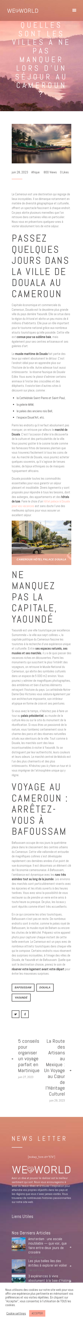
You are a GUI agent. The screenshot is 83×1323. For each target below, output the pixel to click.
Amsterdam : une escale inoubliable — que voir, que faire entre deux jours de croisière (47, 1245)
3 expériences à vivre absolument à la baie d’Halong (49, 1278)
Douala (44, 987)
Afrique (35, 172)
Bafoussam (23, 987)
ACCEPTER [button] (37, 1313)
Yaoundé (21, 997)
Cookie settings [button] (16, 1313)
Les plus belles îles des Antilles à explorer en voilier (47, 1263)
